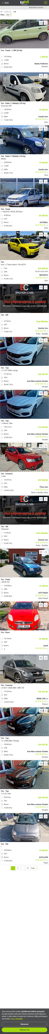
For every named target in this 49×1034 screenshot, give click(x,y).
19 (27, 868)
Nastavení (24, 1024)
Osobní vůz (7, 12)
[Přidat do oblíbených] (46, 23)
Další (33, 868)
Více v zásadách (17, 1019)
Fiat (7, 15)
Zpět (6, 3)
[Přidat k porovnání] (41, 23)
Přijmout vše (24, 1030)
